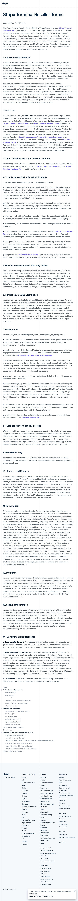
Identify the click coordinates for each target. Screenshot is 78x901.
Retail (42, 843)
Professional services (48, 838)
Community (63, 785)
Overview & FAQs (10, 692)
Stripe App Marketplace (48, 853)
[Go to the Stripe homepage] (5, 774)
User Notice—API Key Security (15, 738)
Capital (24, 788)
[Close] (74, 891)
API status (44, 874)
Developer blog (46, 884)
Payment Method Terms (13, 722)
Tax (23, 839)
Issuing (24, 815)
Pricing (24, 777)
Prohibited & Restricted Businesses (16, 703)
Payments (25, 825)
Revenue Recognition (29, 833)
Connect (24, 796)
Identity (24, 809)
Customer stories (65, 780)
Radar (24, 831)
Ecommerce (45, 788)
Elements (25, 804)
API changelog (45, 876)
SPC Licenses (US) (11, 717)
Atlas (23, 780)
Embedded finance (47, 791)
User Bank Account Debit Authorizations (18, 700)
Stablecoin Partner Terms (13, 725)
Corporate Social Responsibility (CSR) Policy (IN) (20, 749)
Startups (43, 780)
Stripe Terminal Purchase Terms (16, 124)
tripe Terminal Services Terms (46, 124)
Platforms (44, 807)
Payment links (26, 823)
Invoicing (25, 812)
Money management (47, 804)
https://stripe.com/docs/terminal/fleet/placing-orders (40, 137)
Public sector (45, 841)
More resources (64, 808)
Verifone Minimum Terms (28, 254)
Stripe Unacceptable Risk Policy (15, 735)
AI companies (45, 812)
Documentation (46, 868)
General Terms (9, 695)
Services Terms (10, 698)
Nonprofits (44, 835)
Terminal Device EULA (30, 417)
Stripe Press (63, 824)
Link (23, 817)
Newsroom (62, 821)
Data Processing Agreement (13, 727)
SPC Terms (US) (10, 714)
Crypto (24, 799)
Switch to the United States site (40, 896)
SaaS (42, 809)
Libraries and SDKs (47, 879)
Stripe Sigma (26, 836)
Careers (61, 819)
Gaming (43, 820)
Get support (63, 834)
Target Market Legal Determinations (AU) (18, 743)
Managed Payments (28, 820)
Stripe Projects (45, 882)
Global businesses (47, 796)
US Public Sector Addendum (13, 751)
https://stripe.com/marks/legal (49, 166)
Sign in (61, 842)
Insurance (44, 828)
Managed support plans (67, 837)
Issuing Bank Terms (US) (12, 719)
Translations (7, 730)
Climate (24, 793)
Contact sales (63, 827)
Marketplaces (45, 801)
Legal (5, 687)
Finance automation (47, 793)
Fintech (43, 817)
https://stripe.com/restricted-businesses (35, 355)
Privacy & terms (64, 793)
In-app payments (46, 799)
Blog (60, 783)
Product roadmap (65, 816)
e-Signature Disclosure (12, 706)
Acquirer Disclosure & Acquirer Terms (17, 711)
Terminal (24, 841)
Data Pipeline (26, 801)
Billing (23, 785)
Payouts (24, 828)
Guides (61, 777)
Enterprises (44, 777)
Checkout (25, 791)
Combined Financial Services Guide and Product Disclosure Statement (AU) (29, 741)
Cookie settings (64, 806)
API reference (45, 871)
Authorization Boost (28, 783)
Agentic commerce (47, 783)
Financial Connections (29, 807)
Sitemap (62, 803)
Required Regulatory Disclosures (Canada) (18, 746)
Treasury (25, 844)
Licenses (62, 800)
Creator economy (46, 815)
